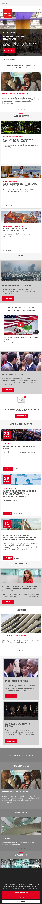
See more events (21, 563)
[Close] (36, 871)
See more (21, 255)
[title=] (7, 13)
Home (5, 59)
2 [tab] (21, 109)
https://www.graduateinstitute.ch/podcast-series (20, 343)
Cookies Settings (21, 901)
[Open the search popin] (40, 9)
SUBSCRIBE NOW (21, 416)
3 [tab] (24, 109)
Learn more (21, 651)
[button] (5, 331)
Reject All (21, 897)
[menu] (40, 3)
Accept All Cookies (21, 892)
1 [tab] (18, 109)
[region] (21, 886)
